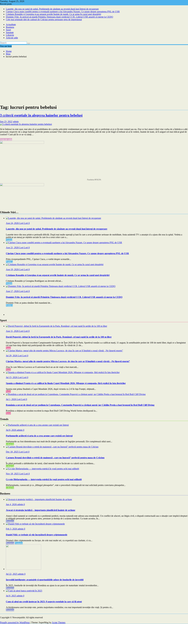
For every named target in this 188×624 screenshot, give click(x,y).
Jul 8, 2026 (11, 430)
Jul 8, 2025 (11, 595)
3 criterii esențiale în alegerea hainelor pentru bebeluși (41, 115)
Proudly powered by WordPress (15, 622)
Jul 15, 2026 (12, 377)
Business (10, 27)
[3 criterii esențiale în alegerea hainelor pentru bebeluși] (26, 124)
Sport (8, 30)
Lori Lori (23, 223)
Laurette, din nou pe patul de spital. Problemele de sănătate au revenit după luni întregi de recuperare (52, 9)
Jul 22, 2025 (12, 574)
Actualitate (11, 24)
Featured (19, 543)
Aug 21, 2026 (12, 247)
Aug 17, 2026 (12, 291)
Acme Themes (58, 622)
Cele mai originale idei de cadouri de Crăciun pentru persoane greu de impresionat (44, 19)
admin (16, 121)
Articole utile (12, 37)
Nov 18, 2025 (12, 473)
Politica (9, 262)
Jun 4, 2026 (11, 504)
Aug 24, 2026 (12, 223)
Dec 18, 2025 (12, 452)
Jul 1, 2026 (11, 399)
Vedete (9, 240)
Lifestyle (10, 35)
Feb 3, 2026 (12, 529)
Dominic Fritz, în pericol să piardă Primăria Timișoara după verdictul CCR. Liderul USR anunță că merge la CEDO (59, 17)
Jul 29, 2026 (12, 355)
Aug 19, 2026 (12, 269)
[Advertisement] (94, 80)
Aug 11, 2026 (12, 331)
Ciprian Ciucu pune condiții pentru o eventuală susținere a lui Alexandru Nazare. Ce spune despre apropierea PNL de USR (63, 11)
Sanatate (10, 32)
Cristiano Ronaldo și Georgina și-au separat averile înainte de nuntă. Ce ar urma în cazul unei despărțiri (53, 14)
